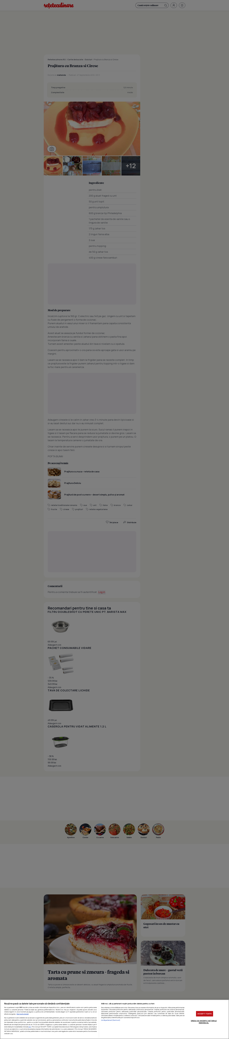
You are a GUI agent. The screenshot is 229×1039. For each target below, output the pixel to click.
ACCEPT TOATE (204, 1013)
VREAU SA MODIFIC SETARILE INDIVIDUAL (204, 1022)
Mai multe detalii (23, 1014)
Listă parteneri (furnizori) (110, 1020)
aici (30, 1027)
